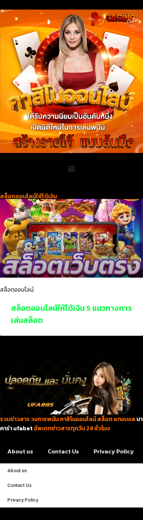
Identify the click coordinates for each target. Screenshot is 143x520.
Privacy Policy (114, 451)
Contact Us (63, 451)
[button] (71, 168)
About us (20, 451)
